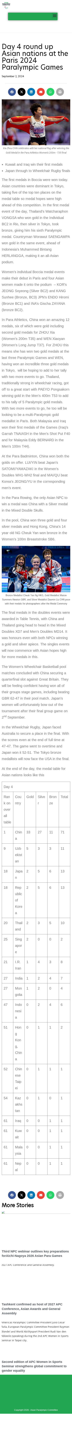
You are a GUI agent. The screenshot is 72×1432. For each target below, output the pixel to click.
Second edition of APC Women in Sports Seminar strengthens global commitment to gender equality (34, 1366)
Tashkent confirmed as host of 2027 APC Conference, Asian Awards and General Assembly (32, 1309)
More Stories (18, 1205)
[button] (54, 15)
